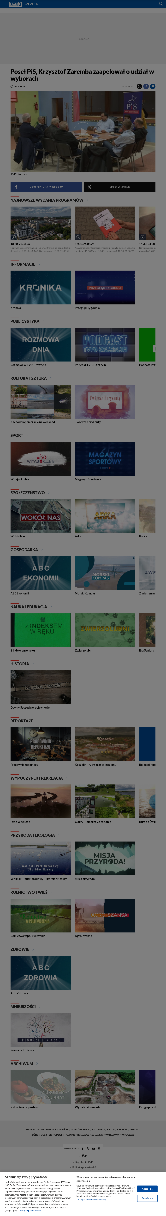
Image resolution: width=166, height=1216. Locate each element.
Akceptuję (147, 1188)
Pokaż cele (147, 1198)
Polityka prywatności (30, 1210)
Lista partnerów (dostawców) (91, 1199)
